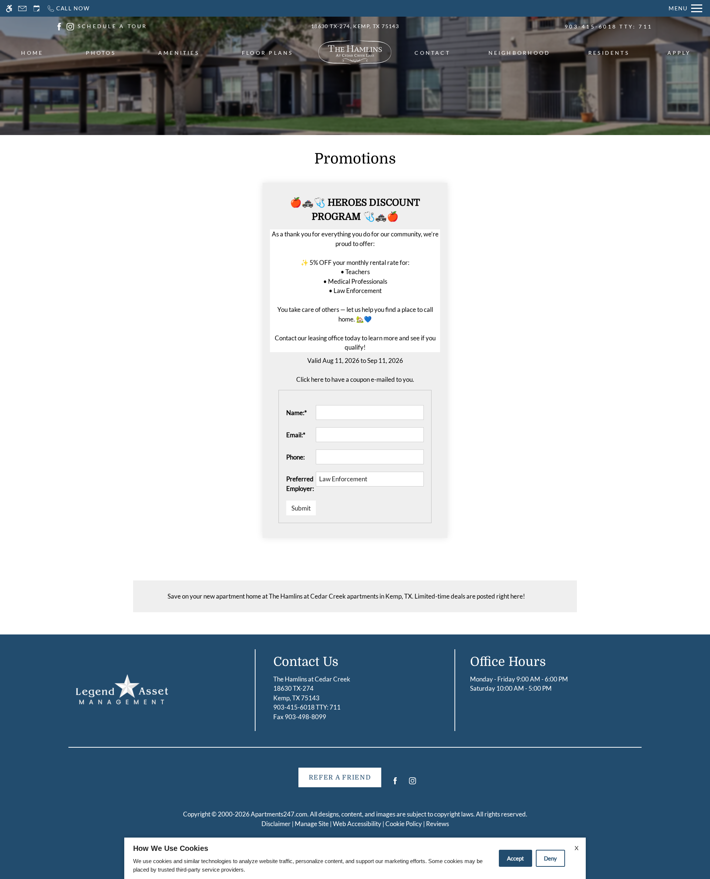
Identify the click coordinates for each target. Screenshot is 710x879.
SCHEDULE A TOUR (113, 26)
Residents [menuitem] (608, 53)
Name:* (296, 413)
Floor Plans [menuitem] (267, 53)
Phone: (295, 457)
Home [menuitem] (32, 53)
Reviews (437, 824)
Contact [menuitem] (432, 53)
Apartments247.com (279, 814)
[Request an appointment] (36, 8)
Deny (550, 858)
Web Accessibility (357, 824)
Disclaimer (276, 824)
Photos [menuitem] (100, 53)
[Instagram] (412, 783)
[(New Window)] (59, 26)
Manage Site (312, 824)
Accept (515, 858)
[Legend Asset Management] (122, 689)
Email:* (295, 435)
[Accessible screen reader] (9, 8)
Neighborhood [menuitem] (519, 53)
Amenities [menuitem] (178, 53)
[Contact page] (22, 8)
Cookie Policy (403, 824)
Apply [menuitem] (679, 53)
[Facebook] (395, 783)
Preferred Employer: (300, 483)
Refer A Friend (340, 777)
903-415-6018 (608, 26)
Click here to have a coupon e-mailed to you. (355, 379)
